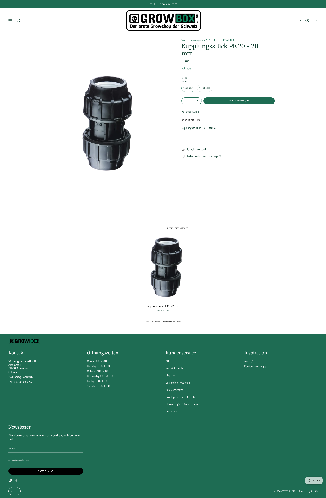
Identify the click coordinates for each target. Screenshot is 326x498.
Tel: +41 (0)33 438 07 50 (20, 381)
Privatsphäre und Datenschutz (182, 397)
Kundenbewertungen (255, 366)
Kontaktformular (175, 368)
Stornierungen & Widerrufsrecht (183, 404)
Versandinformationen (178, 382)
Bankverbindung (174, 389)
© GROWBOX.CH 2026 (284, 491)
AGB (168, 361)
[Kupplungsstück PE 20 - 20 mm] (163, 269)
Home (147, 321)
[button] (18, 20)
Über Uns (171, 375)
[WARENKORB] (315, 20)
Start (183, 39)
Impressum (172, 411)
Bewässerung (156, 321)
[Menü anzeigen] (10, 20)
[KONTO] (307, 20)
